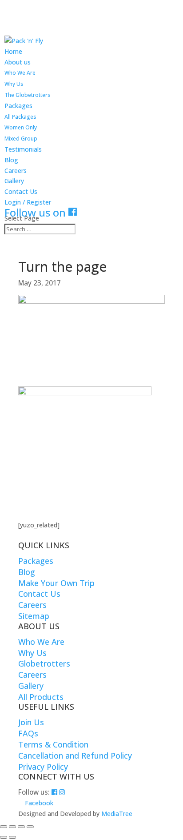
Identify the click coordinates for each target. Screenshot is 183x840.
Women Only (20, 127)
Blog (11, 160)
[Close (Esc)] (30, 826)
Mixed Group (20, 138)
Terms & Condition (53, 744)
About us (17, 62)
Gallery (14, 181)
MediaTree (116, 813)
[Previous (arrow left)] (3, 837)
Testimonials (23, 149)
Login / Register (27, 202)
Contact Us (20, 191)
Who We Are (20, 72)
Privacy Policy (43, 766)
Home (13, 51)
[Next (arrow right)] (12, 837)
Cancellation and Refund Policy (75, 755)
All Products (41, 696)
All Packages (20, 117)
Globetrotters (44, 663)
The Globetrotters (27, 95)
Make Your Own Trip (56, 583)
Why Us (14, 84)
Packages (18, 105)
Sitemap (33, 616)
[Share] (21, 826)
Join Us (31, 722)
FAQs (28, 733)
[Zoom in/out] (3, 826)
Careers (15, 170)
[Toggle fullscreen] (12, 826)
